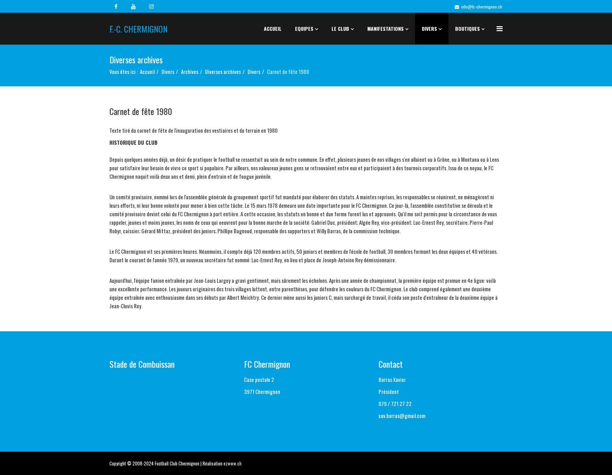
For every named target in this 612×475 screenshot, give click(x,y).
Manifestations (385, 28)
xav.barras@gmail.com (402, 415)
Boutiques (467, 28)
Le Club (340, 28)
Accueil (273, 28)
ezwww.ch (232, 463)
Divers (429, 28)
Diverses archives (223, 71)
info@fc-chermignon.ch (481, 7)
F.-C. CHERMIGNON (138, 28)
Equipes (304, 28)
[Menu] (500, 28)
